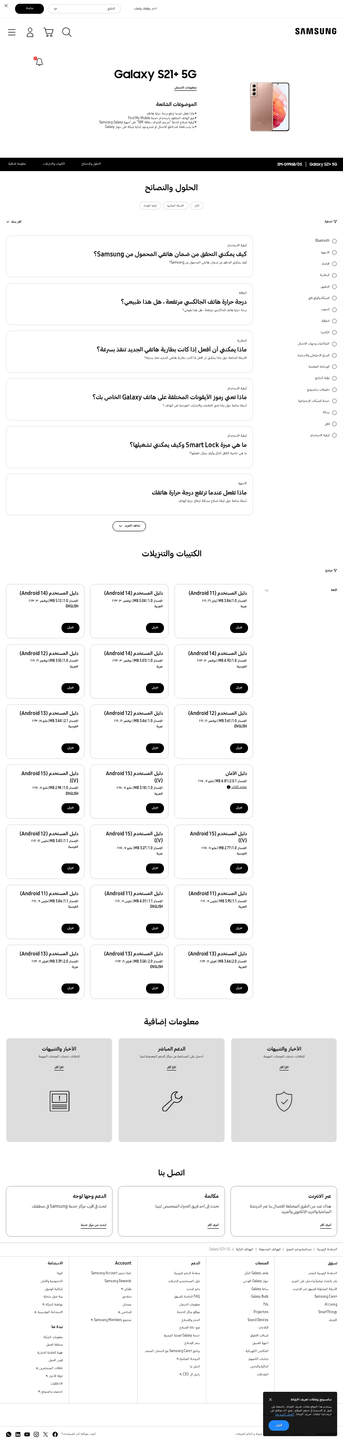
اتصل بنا (195, 1366)
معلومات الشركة (53, 1337)
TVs (266, 1304)
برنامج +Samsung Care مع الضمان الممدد (172, 1351)
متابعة (29, 8)
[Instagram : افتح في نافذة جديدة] (36, 1434)
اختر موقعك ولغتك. (145, 8)
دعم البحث (193, 1289)
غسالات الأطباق (259, 1335)
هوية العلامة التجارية (50, 1353)
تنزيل (239, 627)
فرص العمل (56, 1360)
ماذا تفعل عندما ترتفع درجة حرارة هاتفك (170, 113)
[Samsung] (317, 31)
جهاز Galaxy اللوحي (256, 1281)
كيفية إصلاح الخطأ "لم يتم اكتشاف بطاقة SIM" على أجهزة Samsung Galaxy (147, 122)
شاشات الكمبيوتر (258, 1359)
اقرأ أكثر (284, 1067)
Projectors (261, 1312)
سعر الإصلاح (192, 1343)
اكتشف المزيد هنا (284, 1414)
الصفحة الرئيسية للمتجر (322, 1273)
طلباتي (127, 1289)
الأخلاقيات (57, 1384)
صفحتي (126, 1297)
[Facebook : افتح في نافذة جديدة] (55, 1434)
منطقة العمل (54, 1345)
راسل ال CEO (191, 1374)
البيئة (60, 1273)
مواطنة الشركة (54, 1304)
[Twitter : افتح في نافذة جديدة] (46, 1434)
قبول (279, 1425)
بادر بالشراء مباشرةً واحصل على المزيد (314, 1281)
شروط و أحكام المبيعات (248, 1434)
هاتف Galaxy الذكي (256, 1273)
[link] (39, 62)
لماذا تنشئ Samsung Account (111, 1273)
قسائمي (125, 1312)
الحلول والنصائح (91, 164)
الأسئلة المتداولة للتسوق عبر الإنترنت (315, 1289)
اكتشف (333, 1320)
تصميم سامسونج (52, 1391)
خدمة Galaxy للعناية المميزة (182, 1335)
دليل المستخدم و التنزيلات (184, 1281)
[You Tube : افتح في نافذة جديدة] (27, 1434)
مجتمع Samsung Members (112, 1320)
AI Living (331, 1304)
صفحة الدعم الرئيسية (187, 1273)
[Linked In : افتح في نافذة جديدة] (18, 1434)
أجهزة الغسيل (260, 1343)
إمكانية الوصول (54, 1289)
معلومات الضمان (185, 88)
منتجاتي (127, 1304)
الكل (197, 205)
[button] (129, 256)
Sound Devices (258, 1320)
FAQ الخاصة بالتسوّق (187, 1297)
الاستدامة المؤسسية (50, 1312)
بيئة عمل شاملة (53, 1297)
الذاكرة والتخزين (259, 1366)
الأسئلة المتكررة (175, 205)
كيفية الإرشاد (150, 205)
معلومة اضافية (17, 164)
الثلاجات (264, 1327)
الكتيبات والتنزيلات (54, 164)
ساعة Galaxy (260, 1289)
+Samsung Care (326, 1297)
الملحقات (263, 1374)
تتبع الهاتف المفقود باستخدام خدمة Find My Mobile (161, 118)
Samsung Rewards (118, 1281)
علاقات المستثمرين (50, 1368)
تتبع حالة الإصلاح (189, 1327)
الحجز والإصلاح (191, 1320)
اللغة (334, 591)
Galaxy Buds (260, 1297)
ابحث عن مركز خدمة (93, 1225)
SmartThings (327, 1312)
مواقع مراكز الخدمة (188, 1312)
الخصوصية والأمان (52, 1281)
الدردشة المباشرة (189, 1359)
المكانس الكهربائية (257, 1351)
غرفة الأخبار (55, 1376)
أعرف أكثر (325, 1225)
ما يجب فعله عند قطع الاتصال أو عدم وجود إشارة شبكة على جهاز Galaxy (150, 127)
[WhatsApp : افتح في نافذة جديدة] (9, 1434)
